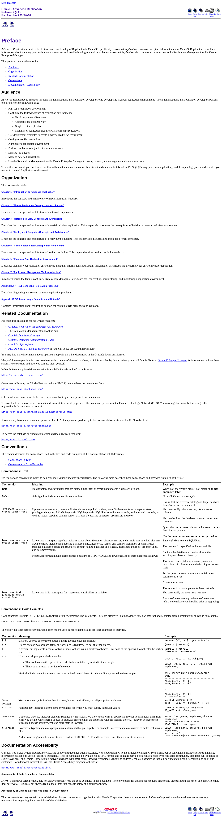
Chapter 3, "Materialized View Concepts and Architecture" (32, 219)
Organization (15, 71)
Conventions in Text (19, 459)
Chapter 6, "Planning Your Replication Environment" (29, 259)
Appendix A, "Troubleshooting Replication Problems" (30, 286)
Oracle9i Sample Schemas (172, 360)
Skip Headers (8, 2)
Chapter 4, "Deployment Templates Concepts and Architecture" (35, 232)
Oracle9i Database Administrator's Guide (31, 339)
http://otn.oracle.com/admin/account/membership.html (36, 412)
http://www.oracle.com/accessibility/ (26, 767)
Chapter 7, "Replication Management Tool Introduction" (31, 272)
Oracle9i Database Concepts (24, 335)
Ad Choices (126, 813)
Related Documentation (21, 76)
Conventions (15, 80)
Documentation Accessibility (24, 84)
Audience (13, 67)
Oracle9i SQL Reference (21, 344)
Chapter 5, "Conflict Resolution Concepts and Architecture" (33, 245)
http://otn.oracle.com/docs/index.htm (26, 425)
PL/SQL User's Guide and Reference (28, 348)
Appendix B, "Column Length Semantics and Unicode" (30, 299)
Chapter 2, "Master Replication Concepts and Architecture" (32, 205)
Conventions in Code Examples (25, 464)
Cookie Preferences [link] (114, 813)
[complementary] (114, 813)
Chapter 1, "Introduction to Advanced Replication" (28, 192)
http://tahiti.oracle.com (18, 439)
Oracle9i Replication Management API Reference (35, 326)
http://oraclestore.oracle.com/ (22, 375)
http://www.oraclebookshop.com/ (22, 389)
